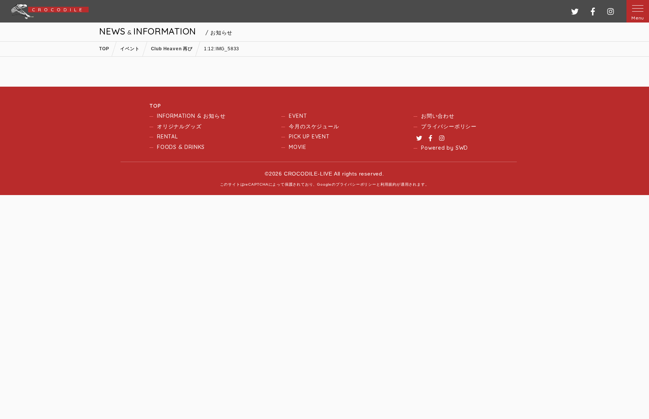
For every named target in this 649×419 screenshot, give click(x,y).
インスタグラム (610, 11)
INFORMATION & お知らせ (191, 116)
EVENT (298, 116)
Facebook (430, 138)
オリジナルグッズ (179, 126)
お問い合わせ (437, 116)
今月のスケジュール (314, 126)
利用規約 (388, 184)
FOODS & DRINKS (181, 147)
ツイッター (575, 11)
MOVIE (297, 147)
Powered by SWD (444, 147)
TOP (155, 105)
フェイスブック (593, 11)
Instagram (441, 138)
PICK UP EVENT (309, 136)
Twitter (419, 138)
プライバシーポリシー (449, 126)
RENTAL (167, 136)
